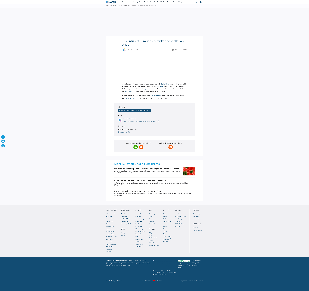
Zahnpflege (138, 246)
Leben (151, 240)
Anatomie (109, 216)
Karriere (169, 2)
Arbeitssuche (179, 214)
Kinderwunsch (153, 238)
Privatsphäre (199, 280)
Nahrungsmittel (126, 224)
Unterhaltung (167, 236)
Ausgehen (166, 214)
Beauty (146, 2)
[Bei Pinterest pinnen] (3, 145)
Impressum (184, 280)
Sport (141, 2)
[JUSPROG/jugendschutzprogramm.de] (184, 261)
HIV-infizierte (165, 84)
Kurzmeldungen (178, 2)
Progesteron (146, 89)
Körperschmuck (140, 231)
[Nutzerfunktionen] (201, 2)
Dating (151, 216)
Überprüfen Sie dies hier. (159, 274)
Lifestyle (163, 2)
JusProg (180, 267)
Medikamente (130, 98)
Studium (177, 221)
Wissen (177, 226)
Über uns (197, 224)
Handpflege (138, 224)
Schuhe (137, 241)
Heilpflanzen (110, 231)
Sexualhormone (156, 96)
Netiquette (196, 219)
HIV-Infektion (124, 6)
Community (196, 214)
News (107, 6)
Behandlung (110, 221)
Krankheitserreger (111, 236)
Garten (165, 219)
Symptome (109, 246)
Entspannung (110, 226)
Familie (156, 2)
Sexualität (152, 224)
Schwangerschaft (154, 245)
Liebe (151, 2)
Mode (137, 236)
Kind (150, 235)
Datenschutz (191, 280)
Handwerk (166, 224)
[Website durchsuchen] (197, 2)
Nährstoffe (124, 221)
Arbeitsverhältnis (180, 216)
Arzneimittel (110, 219)
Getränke (124, 216)
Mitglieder (196, 216)
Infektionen (139, 110)
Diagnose (109, 224)
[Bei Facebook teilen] (3, 137)
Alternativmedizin (111, 214)
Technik (165, 231)
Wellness (109, 251)
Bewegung (124, 233)
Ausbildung (178, 219)
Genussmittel (167, 221)
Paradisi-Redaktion (129, 119)
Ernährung (134, 2)
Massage (109, 241)
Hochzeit (151, 221)
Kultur (165, 226)
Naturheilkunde (111, 244)
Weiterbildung (179, 224)
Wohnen (165, 241)
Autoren (195, 228)
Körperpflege (139, 229)
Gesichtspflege (139, 219)
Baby (150, 233)
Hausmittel (109, 229)
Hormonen (160, 86)
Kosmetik (138, 234)
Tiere (164, 234)
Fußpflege (138, 216)
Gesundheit (125, 2)
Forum (187, 2)
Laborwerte (109, 239)
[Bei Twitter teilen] (3, 141)
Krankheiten (147, 110)
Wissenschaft (167, 239)
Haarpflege (138, 221)
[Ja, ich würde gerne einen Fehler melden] (170, 147)
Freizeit (165, 216)
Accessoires (139, 214)
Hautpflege (138, 226)
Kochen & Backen (126, 219)
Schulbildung (153, 243)
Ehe (150, 219)
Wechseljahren (130, 91)
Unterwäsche (139, 244)
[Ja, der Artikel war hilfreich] (135, 147)
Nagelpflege (139, 239)
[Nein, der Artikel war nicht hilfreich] (141, 147)
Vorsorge (109, 249)
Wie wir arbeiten (198, 230)
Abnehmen (124, 214)
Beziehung (152, 214)
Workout (123, 235)
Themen (113, 6)
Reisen (165, 229)
